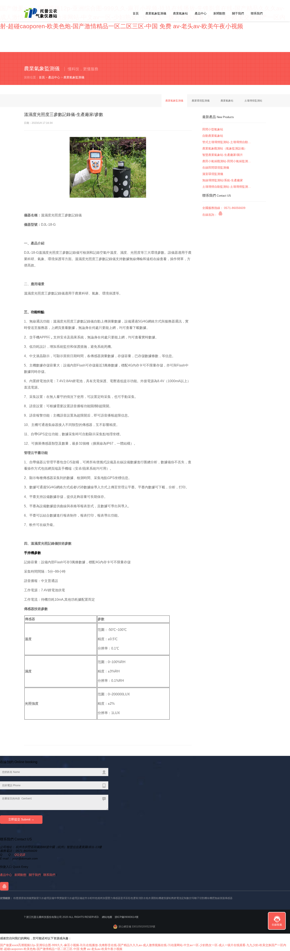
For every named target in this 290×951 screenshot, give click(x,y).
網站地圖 (107, 917)
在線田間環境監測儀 (215, 167)
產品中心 (201, 13)
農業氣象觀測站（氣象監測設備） (224, 148)
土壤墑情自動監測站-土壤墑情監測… (226, 186)
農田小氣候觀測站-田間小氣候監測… (226, 161)
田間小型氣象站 (212, 129)
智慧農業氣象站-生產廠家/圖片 (222, 154)
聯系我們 (257, 13)
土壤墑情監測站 (253, 100)
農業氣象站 (180, 13)
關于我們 (238, 13)
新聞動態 (219, 13)
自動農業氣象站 (212, 135)
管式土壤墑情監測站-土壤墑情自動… (226, 142)
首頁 (136, 13)
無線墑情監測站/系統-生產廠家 (222, 180)
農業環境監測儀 (201, 100)
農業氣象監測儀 (155, 13)
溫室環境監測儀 (212, 174)
